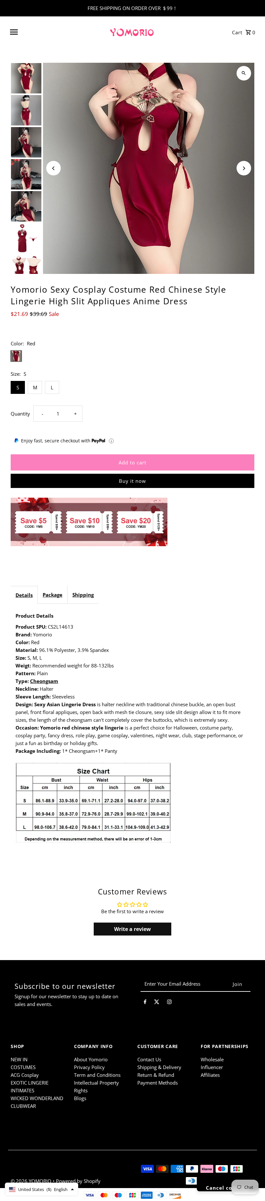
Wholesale (212, 1059)
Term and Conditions (97, 1075)
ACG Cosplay (25, 1075)
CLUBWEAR (23, 1106)
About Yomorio (91, 1059)
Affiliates (210, 1075)
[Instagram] (169, 1003)
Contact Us (149, 1059)
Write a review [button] (132, 929)
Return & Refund (155, 1075)
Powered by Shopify (78, 1181)
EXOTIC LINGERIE (29, 1082)
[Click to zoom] (244, 73)
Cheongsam (44, 681)
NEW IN (19, 1059)
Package (52, 594)
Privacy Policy (89, 1067)
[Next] (244, 168)
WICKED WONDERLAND (37, 1098)
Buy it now (132, 481)
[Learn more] (111, 440)
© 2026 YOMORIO (32, 1181)
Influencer (212, 1067)
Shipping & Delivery (159, 1067)
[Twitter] (156, 1003)
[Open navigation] (56, 32)
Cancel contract (227, 1188)
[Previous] (53, 168)
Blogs (80, 1098)
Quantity (20, 413)
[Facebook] (145, 1003)
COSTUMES (23, 1067)
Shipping (83, 594)
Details (24, 595)
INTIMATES (22, 1090)
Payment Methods (157, 1082)
